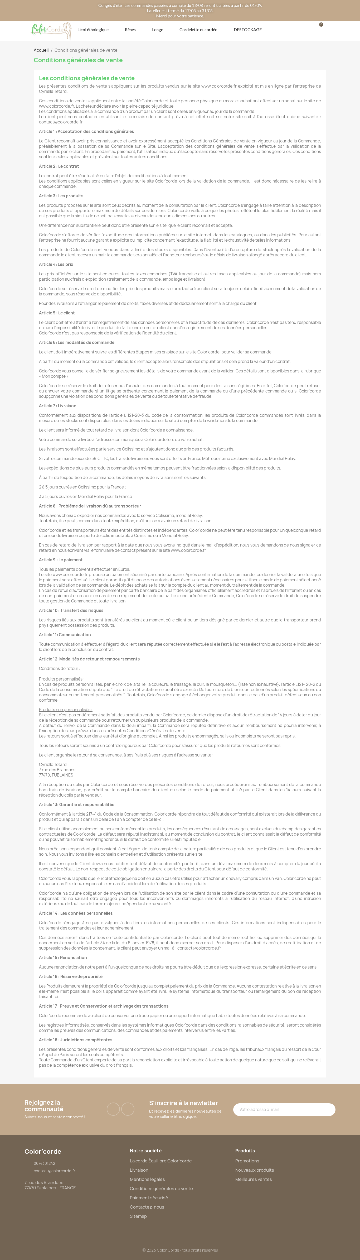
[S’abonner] (328, 1109)
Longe (157, 29)
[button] (287, 29)
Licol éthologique (93, 29)
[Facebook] (113, 1109)
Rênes (130, 29)
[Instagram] (127, 1109)
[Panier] (318, 29)
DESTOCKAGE (248, 29)
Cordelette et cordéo (198, 29)
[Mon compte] (302, 29)
